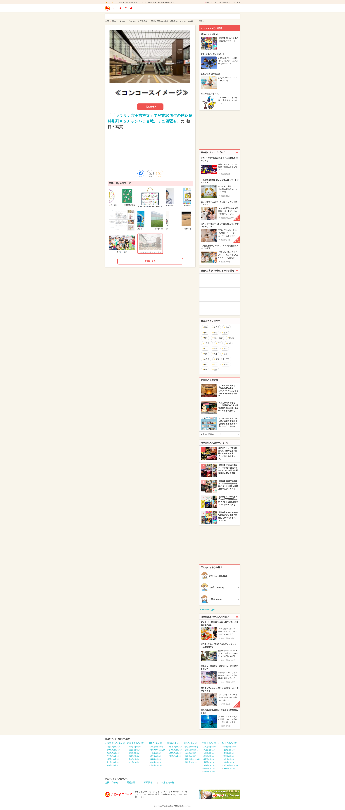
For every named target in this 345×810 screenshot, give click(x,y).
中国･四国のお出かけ (211, 743)
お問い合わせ (111, 782)
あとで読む (210, 2)
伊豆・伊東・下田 (223, 359)
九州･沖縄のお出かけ (231, 743)
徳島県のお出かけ (209, 771)
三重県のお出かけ (175, 753)
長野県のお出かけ (135, 747)
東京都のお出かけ (156, 747)
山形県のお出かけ (113, 762)
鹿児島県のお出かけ (230, 765)
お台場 (231, 338)
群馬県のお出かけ (156, 759)
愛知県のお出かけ (175, 747)
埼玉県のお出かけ (156, 756)
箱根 (215, 354)
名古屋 (216, 327)
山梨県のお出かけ (135, 750)
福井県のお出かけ (135, 762)
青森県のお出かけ (113, 753)
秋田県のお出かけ (113, 759)
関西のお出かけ (190, 743)
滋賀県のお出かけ (191, 762)
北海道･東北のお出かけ (115, 743)
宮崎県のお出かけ (229, 762)
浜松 (215, 364)
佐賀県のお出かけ (229, 750)
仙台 (227, 327)
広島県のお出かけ (209, 747)
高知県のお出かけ (209, 765)
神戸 (206, 333)
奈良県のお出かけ (191, 756)
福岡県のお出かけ (229, 747)
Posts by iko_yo (207, 609)
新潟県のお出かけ (135, 753)
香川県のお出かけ (209, 768)
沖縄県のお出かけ (229, 768)
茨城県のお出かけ (156, 765)
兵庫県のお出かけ (191, 753)
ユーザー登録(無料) (224, 2)
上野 (225, 348)
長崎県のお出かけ (229, 753)
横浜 (206, 327)
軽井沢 (226, 364)
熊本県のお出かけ (229, 756)
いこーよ (111, 2)
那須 (225, 333)
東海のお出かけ (173, 743)
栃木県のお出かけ (156, 762)
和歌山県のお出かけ (192, 759)
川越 (206, 364)
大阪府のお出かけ (191, 747)
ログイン (236, 2)
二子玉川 (207, 343)
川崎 (206, 338)
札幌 (229, 343)
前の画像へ (151, 106)
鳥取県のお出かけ (209, 756)
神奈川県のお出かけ (157, 750)
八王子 (206, 359)
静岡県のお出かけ (175, 756)
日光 (219, 343)
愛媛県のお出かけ (209, 762)
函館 (215, 370)
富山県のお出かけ (135, 759)
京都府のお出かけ (191, 750)
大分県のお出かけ (229, 759)
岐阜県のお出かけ (175, 750)
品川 (215, 348)
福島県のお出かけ (113, 765)
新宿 (215, 333)
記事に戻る (150, 261)
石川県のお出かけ (135, 756)
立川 (206, 348)
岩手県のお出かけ (113, 756)
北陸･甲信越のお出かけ (137, 743)
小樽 (206, 370)
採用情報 (148, 782)
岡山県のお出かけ (209, 750)
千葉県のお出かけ (156, 753)
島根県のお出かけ (209, 759)
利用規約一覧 (167, 782)
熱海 (206, 354)
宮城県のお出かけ (113, 750)
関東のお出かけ (155, 743)
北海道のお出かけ (113, 747)
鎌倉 (225, 354)
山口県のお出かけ (209, 753)
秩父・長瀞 (218, 338)
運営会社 (131, 782)
